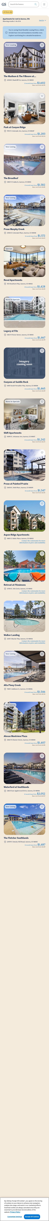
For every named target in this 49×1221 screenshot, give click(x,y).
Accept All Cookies (32, 1217)
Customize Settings (14, 1217)
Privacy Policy (15, 1212)
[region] (24, 1209)
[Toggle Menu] (44, 4)
